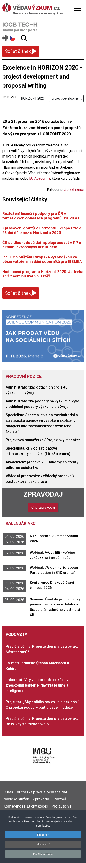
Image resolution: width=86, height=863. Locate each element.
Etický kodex (37, 806)
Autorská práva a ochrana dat (42, 792)
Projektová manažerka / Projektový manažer (43, 440)
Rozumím (43, 834)
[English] (5, 38)
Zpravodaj (43, 494)
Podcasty (16, 634)
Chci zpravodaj (43, 507)
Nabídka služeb (16, 799)
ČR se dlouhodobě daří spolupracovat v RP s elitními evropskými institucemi (41, 244)
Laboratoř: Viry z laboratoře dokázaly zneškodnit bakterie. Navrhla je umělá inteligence (37, 685)
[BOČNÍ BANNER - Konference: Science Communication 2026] (43, 336)
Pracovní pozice (24, 376)
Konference (13, 806)
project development (67, 98)
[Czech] (13, 38)
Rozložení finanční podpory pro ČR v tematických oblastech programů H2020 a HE (42, 215)
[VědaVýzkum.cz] (41, 7)
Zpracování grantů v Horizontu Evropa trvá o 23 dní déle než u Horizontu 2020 (41, 230)
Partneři (60, 799)
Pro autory (60, 806)
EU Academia (39, 178)
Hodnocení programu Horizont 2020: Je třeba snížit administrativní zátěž (42, 273)
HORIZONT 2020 (33, 98)
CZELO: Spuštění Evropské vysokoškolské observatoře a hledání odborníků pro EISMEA (42, 259)
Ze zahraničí (74, 189)
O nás (8, 792)
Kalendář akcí (21, 523)
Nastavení (43, 844)
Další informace (43, 854)
